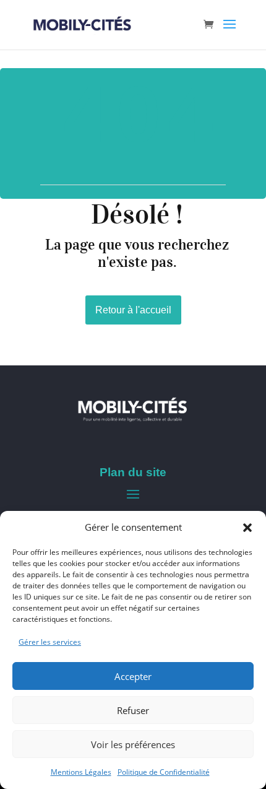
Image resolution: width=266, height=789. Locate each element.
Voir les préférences (133, 744)
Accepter (133, 676)
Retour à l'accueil (133, 310)
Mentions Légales (81, 772)
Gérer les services (50, 642)
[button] (247, 527)
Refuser (133, 710)
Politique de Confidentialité (164, 772)
